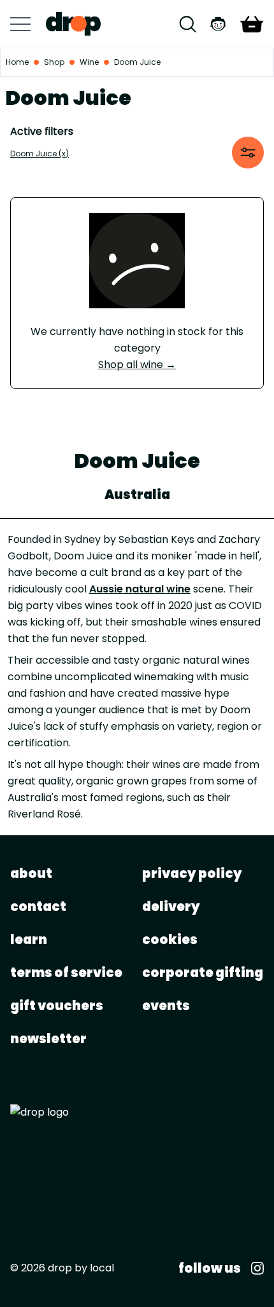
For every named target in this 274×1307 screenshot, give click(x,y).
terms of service (66, 973)
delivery (171, 906)
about (31, 873)
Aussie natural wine (140, 589)
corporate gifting (202, 973)
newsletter (48, 1039)
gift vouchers (56, 1006)
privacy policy (192, 873)
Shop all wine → (137, 364)
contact (38, 906)
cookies (170, 939)
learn (28, 939)
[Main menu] (20, 24)
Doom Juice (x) (39, 153)
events (166, 1006)
